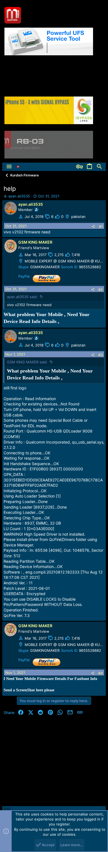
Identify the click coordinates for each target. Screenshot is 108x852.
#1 (101, 226)
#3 (100, 355)
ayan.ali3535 (19, 196)
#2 (100, 289)
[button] (9, 166)
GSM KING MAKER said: (27, 362)
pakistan (78, 216)
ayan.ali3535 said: (22, 297)
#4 (100, 673)
